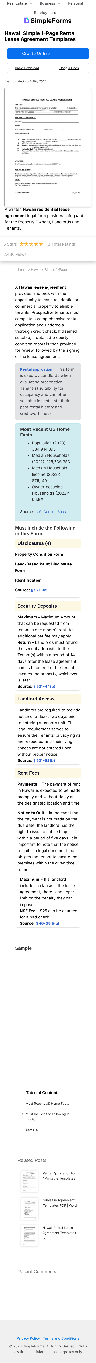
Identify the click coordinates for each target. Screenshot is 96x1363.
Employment (45, 12)
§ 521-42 (39, 590)
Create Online (36, 53)
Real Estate (17, 3)
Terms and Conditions (61, 1338)
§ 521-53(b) (44, 760)
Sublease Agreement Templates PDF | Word (60, 1202)
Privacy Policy (28, 1338)
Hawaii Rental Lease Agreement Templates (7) (59, 1233)
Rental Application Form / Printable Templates (61, 1175)
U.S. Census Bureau (52, 511)
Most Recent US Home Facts (47, 1103)
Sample (32, 1130)
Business (47, 3)
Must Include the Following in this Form (47, 1116)
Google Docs (69, 68)
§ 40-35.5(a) (47, 923)
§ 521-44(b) (44, 686)
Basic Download (27, 68)
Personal (75, 3)
